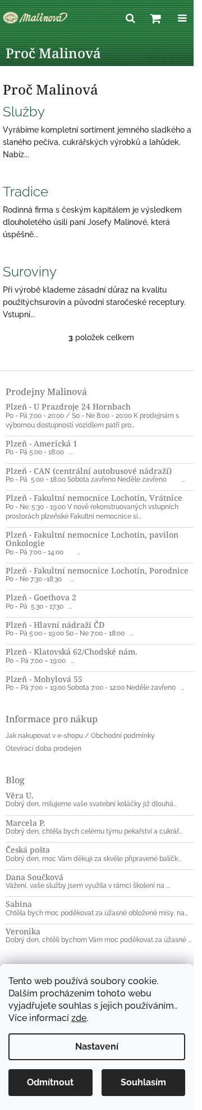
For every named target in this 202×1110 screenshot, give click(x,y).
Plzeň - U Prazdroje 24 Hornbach (68, 406)
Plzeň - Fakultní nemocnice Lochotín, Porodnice (97, 570)
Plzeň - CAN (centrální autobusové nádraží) (89, 471)
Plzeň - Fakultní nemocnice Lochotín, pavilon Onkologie (92, 539)
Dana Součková (34, 877)
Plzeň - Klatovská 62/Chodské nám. (71, 651)
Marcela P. (25, 823)
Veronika (23, 931)
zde (78, 1018)
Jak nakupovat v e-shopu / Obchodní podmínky (80, 736)
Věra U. (20, 795)
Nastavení (96, 1046)
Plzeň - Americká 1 (41, 443)
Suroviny (30, 272)
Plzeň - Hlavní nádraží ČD (55, 624)
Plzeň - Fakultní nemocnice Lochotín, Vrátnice (94, 497)
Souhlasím (143, 1082)
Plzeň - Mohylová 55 (44, 679)
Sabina (19, 904)
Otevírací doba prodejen (43, 748)
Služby (24, 112)
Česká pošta (28, 849)
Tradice (25, 192)
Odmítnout (50, 1082)
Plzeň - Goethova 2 (41, 597)
